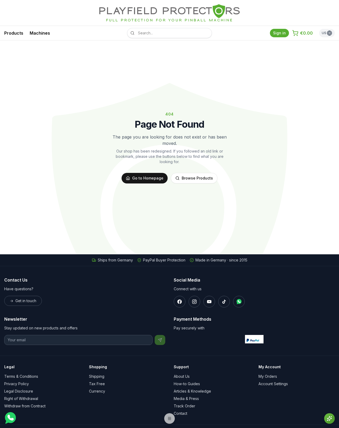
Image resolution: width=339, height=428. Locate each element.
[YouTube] (209, 301)
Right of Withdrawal (21, 398)
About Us (182, 376)
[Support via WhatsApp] (10, 418)
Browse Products (197, 178)
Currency (97, 391)
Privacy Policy (16, 383)
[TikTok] (224, 301)
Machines (40, 33)
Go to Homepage (147, 178)
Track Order (184, 406)
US (324, 33)
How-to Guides (187, 383)
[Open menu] (169, 418)
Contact (180, 413)
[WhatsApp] (239, 301)
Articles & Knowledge (192, 391)
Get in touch (23, 300)
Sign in (279, 33)
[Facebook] (179, 301)
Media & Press (186, 398)
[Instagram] (194, 301)
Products (13, 33)
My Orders (267, 376)
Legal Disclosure (18, 391)
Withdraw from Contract (25, 406)
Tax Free (97, 383)
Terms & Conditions (21, 376)
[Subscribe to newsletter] (160, 340)
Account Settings (273, 383)
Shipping (96, 376)
